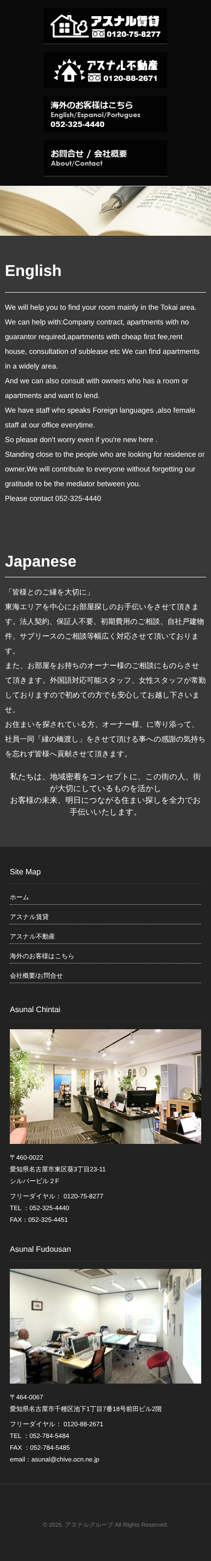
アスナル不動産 (32, 936)
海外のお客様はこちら (42, 956)
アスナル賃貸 (29, 916)
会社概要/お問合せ (36, 975)
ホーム (19, 897)
